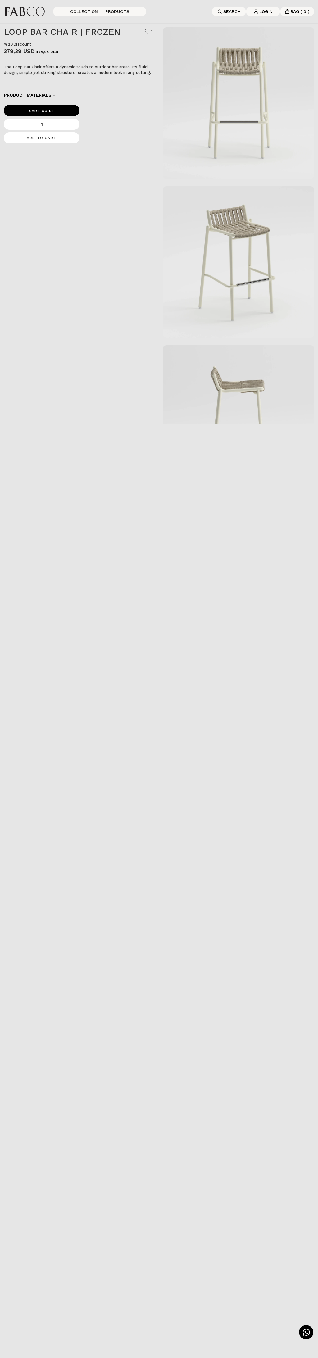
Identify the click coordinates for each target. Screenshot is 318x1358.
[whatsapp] (306, 1332)
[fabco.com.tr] (24, 11)
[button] (79, 95)
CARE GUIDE (41, 111)
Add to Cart (42, 138)
